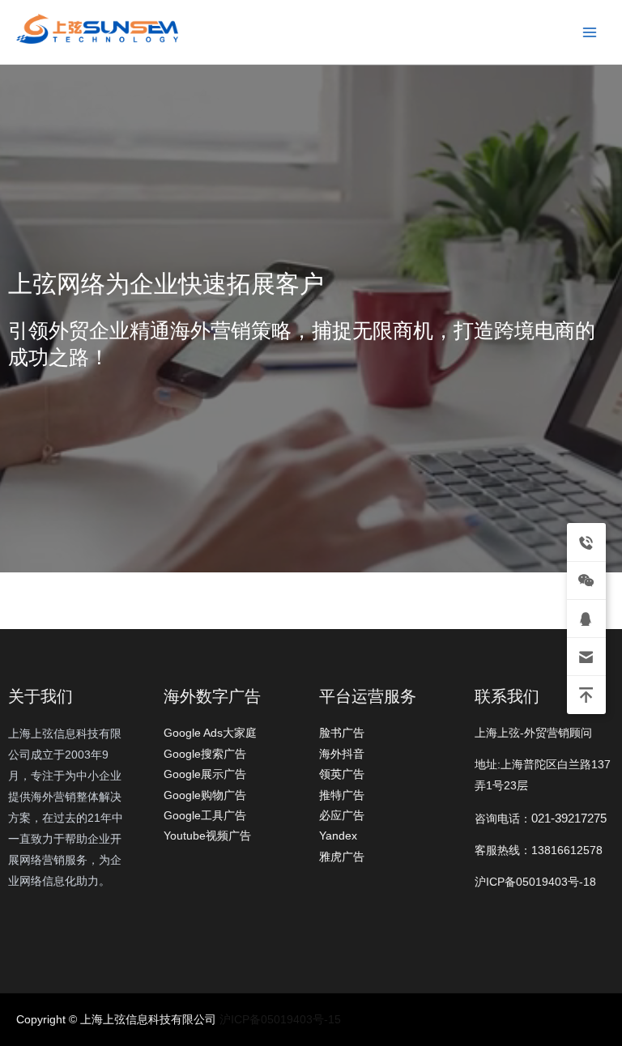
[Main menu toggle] (590, 32)
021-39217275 (569, 818)
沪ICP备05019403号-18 (535, 882)
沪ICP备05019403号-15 (280, 1020)
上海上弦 (26, 46)
